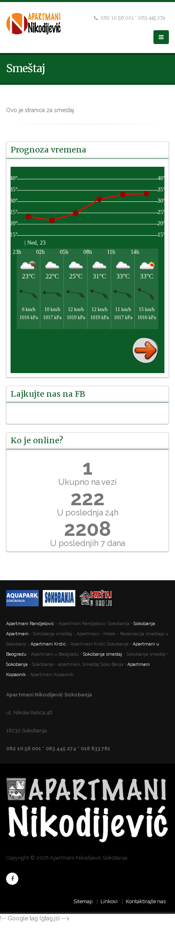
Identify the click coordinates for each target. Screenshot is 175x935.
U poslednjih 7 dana (87, 543)
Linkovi (109, 901)
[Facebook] (12, 879)
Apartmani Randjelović (30, 623)
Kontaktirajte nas (146, 901)
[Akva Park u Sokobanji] (24, 600)
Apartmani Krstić (48, 644)
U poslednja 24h (87, 512)
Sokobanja (17, 664)
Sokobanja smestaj (102, 654)
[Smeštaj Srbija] (97, 600)
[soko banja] (61, 600)
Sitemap (82, 901)
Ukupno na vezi (87, 482)
